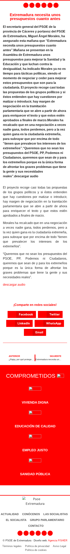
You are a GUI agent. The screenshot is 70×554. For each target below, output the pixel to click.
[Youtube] (43, 5)
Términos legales (12, 546)
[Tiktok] (56, 5)
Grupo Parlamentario (47, 520)
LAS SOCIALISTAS (55, 514)
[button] (66, 5)
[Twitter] (37, 5)
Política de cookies (36, 550)
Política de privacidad (37, 546)
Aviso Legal (59, 546)
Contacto (36, 525)
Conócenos (31, 514)
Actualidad (10, 514)
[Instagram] (31, 5)
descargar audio (14, 284)
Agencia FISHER (57, 540)
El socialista (16, 520)
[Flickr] (49, 5)
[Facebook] (25, 5)
